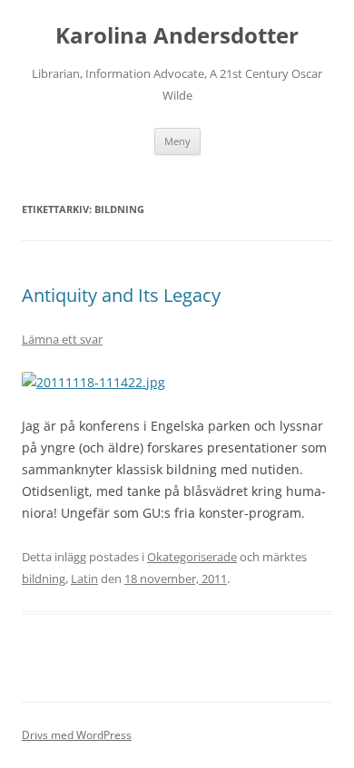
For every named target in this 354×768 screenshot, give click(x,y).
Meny (177, 141)
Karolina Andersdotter (177, 36)
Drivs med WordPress (77, 735)
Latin (84, 578)
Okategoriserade (192, 557)
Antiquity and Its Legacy (121, 295)
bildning (43, 578)
